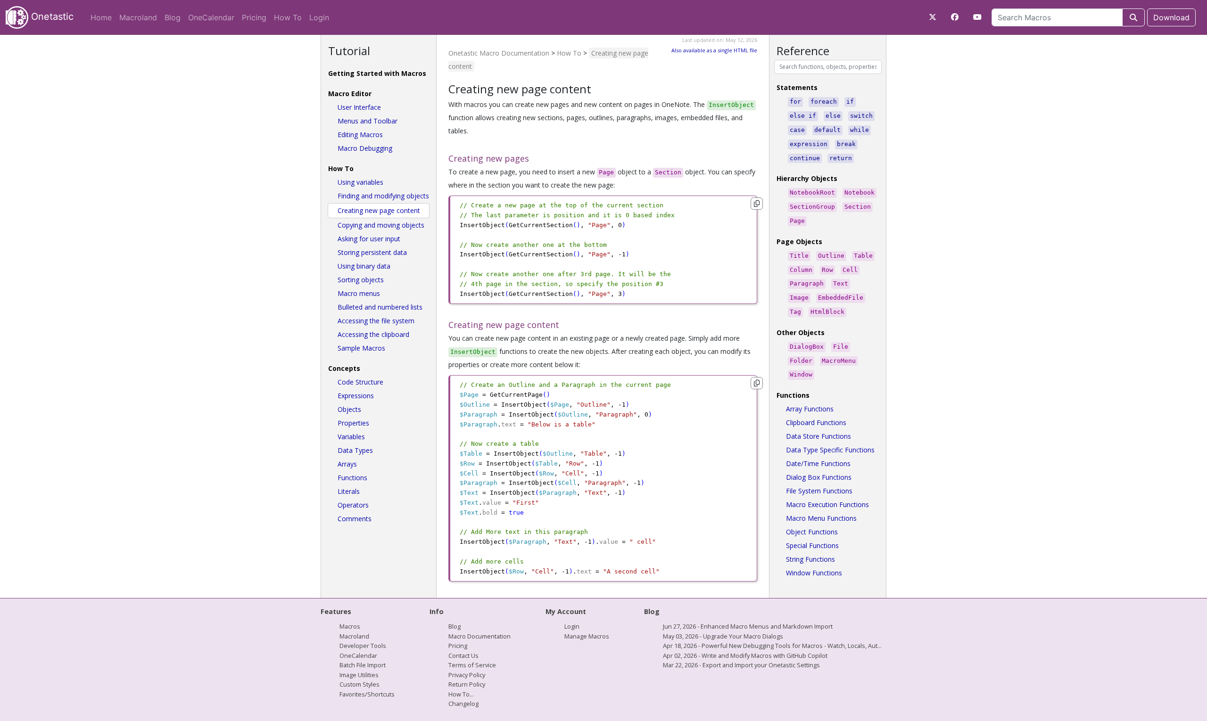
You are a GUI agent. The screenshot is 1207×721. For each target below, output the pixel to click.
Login (319, 17)
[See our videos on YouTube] (977, 17)
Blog (173, 17)
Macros (349, 626)
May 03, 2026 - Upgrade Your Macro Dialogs (723, 636)
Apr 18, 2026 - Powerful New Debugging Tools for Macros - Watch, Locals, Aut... (772, 645)
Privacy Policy (466, 675)
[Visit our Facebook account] (955, 17)
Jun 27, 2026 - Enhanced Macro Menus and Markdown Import (748, 626)
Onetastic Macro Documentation (498, 53)
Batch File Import (362, 665)
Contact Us (463, 655)
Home (101, 17)
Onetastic (51, 16)
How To (288, 17)
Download (1171, 17)
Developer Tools (362, 645)
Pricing (254, 17)
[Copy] (757, 203)
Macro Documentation (479, 636)
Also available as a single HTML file (714, 50)
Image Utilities (359, 675)
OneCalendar (211, 17)
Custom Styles (359, 684)
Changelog (463, 703)
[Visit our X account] (932, 17)
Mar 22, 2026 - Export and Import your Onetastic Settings (741, 665)
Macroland (138, 17)
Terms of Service (472, 665)
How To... (461, 694)
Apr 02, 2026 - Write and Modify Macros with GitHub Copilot (745, 655)
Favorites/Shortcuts (367, 694)
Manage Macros (586, 636)
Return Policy (466, 684)
